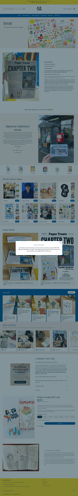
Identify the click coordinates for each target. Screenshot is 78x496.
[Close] (61, 243)
